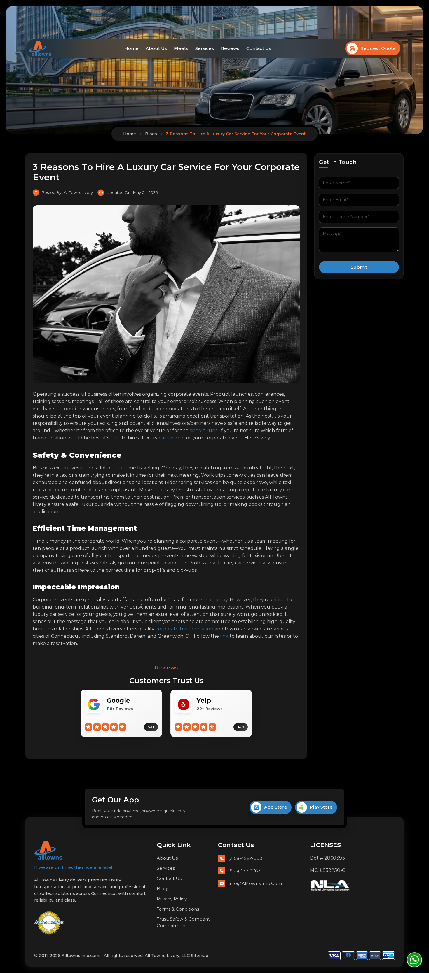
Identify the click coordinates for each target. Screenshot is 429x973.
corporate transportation (184, 629)
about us (156, 48)
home (131, 48)
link (224, 636)
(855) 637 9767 (244, 871)
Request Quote (378, 48)
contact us (258, 48)
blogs (163, 888)
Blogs (151, 133)
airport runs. (204, 430)
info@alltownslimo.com (255, 883)
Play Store (321, 807)
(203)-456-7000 (245, 858)
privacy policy (172, 899)
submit (359, 267)
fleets (181, 48)
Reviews (230, 48)
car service (171, 438)
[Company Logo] (48, 850)
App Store (275, 807)
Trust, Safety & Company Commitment (183, 922)
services (204, 48)
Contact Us (169, 878)
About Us (167, 858)
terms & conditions (178, 909)
